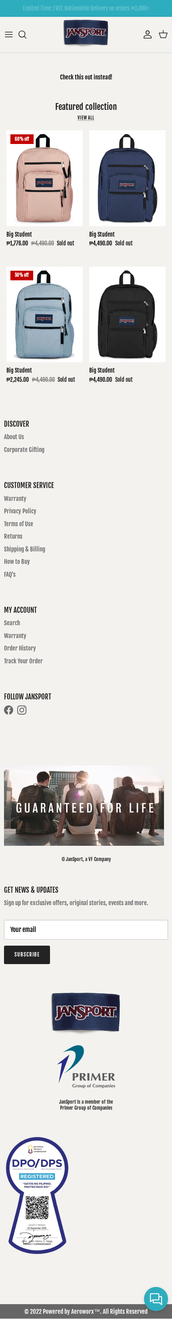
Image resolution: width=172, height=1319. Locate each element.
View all (86, 118)
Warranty (15, 498)
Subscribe (27, 954)
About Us (14, 437)
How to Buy (17, 561)
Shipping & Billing (24, 549)
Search (12, 623)
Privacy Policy (20, 511)
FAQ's (10, 574)
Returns (13, 536)
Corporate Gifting (24, 450)
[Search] (26, 34)
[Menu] (9, 34)
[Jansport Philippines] (86, 34)
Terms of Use (18, 524)
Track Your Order (23, 661)
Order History (20, 648)
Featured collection (86, 106)
